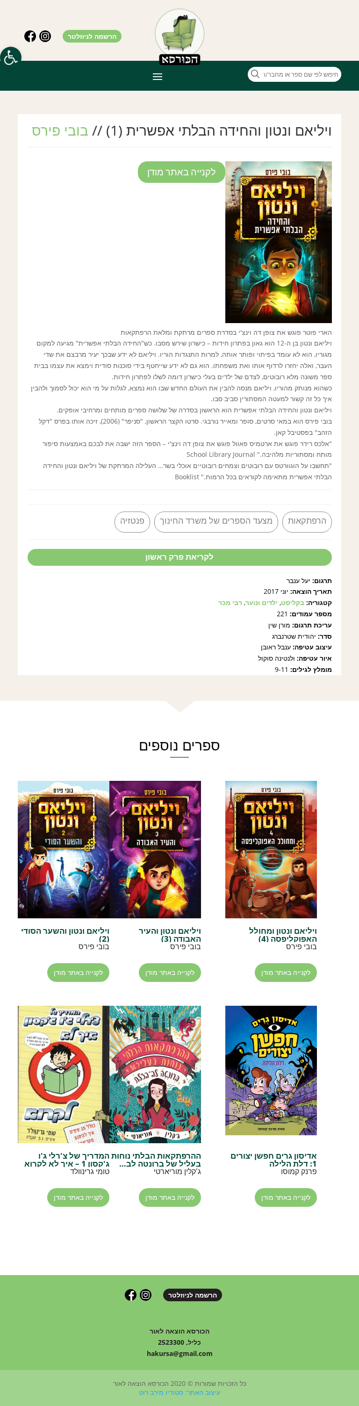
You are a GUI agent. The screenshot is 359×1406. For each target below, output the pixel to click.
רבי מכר (230, 602)
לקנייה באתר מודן (181, 172)
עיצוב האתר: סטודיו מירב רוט (179, 1392)
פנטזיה (132, 520)
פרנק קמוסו (299, 1171)
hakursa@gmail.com (180, 1353)
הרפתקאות (307, 520)
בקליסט (292, 602)
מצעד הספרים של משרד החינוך (216, 520)
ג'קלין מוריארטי (177, 1171)
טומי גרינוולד (89, 1171)
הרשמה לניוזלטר (92, 36)
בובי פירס (60, 130)
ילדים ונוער (261, 602)
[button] (11, 57)
